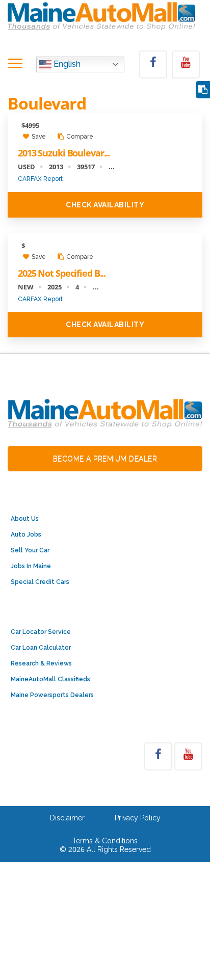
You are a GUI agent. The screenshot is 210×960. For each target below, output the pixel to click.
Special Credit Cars (40, 581)
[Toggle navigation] (15, 64)
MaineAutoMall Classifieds (50, 679)
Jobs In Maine (31, 566)
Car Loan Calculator (41, 647)
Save (38, 136)
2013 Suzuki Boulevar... (64, 153)
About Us (25, 518)
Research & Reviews (41, 663)
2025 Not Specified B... (62, 273)
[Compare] (203, 90)
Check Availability (105, 205)
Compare (79, 136)
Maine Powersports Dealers (52, 695)
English (66, 64)
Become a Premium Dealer (105, 459)
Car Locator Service (41, 631)
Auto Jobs (26, 534)
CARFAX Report (40, 178)
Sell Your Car (30, 550)
